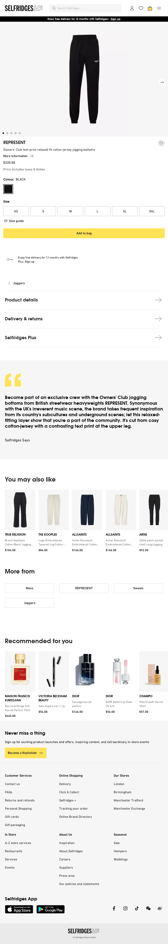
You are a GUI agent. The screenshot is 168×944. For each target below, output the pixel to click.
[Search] (54, 8)
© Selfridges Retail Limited (84, 937)
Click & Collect (69, 792)
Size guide (16, 221)
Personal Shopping (18, 808)
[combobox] (88, 8)
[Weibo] (160, 911)
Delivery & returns (24, 319)
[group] (84, 522)
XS (16, 211)
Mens (29, 588)
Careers (64, 859)
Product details (21, 300)
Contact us (12, 784)
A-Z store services (18, 843)
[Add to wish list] (161, 143)
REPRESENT (14, 142)
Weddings (121, 859)
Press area (67, 875)
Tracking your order (73, 808)
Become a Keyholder (22, 753)
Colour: (14, 179)
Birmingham (123, 792)
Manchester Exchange (129, 808)
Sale (117, 843)
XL (125, 211)
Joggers (19, 283)
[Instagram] (125, 911)
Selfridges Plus (20, 338)
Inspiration (67, 843)
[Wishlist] (141, 8)
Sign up (115, 19)
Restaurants (13, 851)
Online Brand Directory (75, 816)
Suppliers (66, 867)
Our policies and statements (79, 884)
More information (15, 156)
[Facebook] (114, 911)
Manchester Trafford (128, 800)
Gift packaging (15, 825)
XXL (152, 211)
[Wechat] (148, 911)
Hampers (120, 851)
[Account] (132, 8)
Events (10, 867)
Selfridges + (67, 800)
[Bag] (150, 8)
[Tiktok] (137, 911)
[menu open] (159, 8)
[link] (19, 542)
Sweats (138, 588)
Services (11, 859)
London (119, 784)
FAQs (8, 792)
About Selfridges (71, 851)
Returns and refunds (20, 800)
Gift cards (12, 816)
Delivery (65, 784)
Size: (6, 201)
